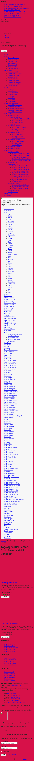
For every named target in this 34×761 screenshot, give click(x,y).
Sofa (5, 525)
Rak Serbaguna (8, 519)
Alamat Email (4, 741)
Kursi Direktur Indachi (18, 134)
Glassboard (7, 331)
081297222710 (15, 695)
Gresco (6, 332)
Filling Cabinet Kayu (10, 324)
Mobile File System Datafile (12, 485)
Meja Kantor (8, 150)
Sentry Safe (11, 284)
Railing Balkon (8, 512)
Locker (6, 87)
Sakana (10, 273)
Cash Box (7, 313)
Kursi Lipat (7, 372)
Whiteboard (7, 195)
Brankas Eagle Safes (14, 68)
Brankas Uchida (12, 66)
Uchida (10, 287)
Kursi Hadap (7, 357)
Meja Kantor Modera (14, 164)
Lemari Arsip (8, 70)
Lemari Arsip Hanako (10, 402)
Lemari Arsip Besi (9, 388)
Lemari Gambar (9, 414)
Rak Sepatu (7, 517)
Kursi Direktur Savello (18, 141)
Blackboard (7, 210)
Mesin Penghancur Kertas (11, 477)
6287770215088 (15, 699)
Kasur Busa (7, 344)
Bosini (10, 216)
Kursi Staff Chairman (18, 131)
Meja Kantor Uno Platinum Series (21, 157)
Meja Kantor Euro (13, 192)
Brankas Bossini (12, 61)
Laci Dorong (8, 381)
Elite (9, 237)
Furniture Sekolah (9, 329)
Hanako (10, 250)
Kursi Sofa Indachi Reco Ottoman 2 (14, 6)
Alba (9, 214)
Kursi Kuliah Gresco (13, 336)
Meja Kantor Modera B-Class (20, 167)
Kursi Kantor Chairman (14, 126)
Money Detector (9, 496)
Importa (10, 259)
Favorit (10, 244)
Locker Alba (11, 96)
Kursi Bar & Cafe (9, 351)
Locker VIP (11, 89)
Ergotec (10, 238)
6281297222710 (15, 697)
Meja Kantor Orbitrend (14, 162)
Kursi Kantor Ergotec (14, 148)
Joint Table (7, 343)
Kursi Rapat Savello (17, 143)
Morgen (10, 268)
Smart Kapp (7, 524)
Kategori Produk (5, 202)
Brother (10, 217)
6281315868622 (15, 700)
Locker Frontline (9, 431)
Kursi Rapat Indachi (17, 136)
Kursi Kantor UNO (13, 124)
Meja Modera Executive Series (20, 178)
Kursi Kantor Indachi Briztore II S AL (14, 13)
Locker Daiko (12, 101)
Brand (6, 212)
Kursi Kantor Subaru (14, 117)
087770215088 (11, 693)
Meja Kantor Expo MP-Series (20, 187)
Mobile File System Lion (15, 112)
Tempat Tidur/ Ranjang (11, 529)
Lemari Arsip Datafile (10, 395)
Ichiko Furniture (12, 254)
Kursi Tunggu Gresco (14, 339)
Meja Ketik (7, 459)
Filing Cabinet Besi (9, 320)
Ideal (9, 257)
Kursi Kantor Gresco (14, 146)
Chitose (6, 315)
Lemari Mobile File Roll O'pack (13, 416)
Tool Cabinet (8, 532)
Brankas (6, 56)
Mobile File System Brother (16, 108)
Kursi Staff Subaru (17, 120)
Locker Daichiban (13, 93)
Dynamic (10, 233)
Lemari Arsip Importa (10, 404)
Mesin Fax (7, 472)
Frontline (10, 245)
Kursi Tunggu (8, 378)
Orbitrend (11, 270)
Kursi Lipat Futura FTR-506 (12, 10)
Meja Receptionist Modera (19, 180)
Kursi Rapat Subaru (17, 122)
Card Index (7, 311)
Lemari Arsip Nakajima (11, 411)
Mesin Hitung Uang (10, 473)
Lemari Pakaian (8, 418)
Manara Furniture (16, 685)
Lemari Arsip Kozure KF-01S (9, 583)
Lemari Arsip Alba (13, 77)
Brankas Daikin (12, 63)
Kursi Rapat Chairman (18, 129)
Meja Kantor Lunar (13, 190)
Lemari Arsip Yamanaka (15, 73)
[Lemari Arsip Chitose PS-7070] (13, 621)
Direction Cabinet (9, 317)
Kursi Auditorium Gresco (15, 334)
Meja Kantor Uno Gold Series (20, 155)
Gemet (10, 249)
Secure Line (11, 282)
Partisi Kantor (8, 506)
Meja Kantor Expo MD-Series (20, 185)
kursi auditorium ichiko (10, 350)
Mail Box (7, 442)
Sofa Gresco (11, 341)
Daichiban (11, 223)
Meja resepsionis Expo (11, 468)
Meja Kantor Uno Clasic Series (20, 153)
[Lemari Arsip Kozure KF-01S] (13, 581)
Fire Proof (7, 325)
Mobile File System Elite (15, 110)
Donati (10, 230)
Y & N (9, 292)
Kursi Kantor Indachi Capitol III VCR (14, 4)
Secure (10, 280)
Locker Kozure (12, 91)
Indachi (10, 261)
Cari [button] (20, 200)
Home (6, 54)
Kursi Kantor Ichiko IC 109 (11, 15)
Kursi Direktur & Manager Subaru (21, 119)
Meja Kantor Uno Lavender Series (21, 160)
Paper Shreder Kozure (10, 505)
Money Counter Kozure (11, 494)
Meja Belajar (8, 444)
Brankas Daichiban (13, 58)
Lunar (9, 266)
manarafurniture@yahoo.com (16, 702)
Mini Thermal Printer (10, 480)
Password (4, 746)
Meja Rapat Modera (17, 181)
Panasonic (11, 271)
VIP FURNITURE (9, 534)
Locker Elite (11, 99)
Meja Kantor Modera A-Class (20, 166)
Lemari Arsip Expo (9, 398)
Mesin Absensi (8, 470)
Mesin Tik (7, 478)
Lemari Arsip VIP (13, 72)
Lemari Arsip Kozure (14, 75)
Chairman (11, 221)
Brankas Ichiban (12, 59)
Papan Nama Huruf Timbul (12, 501)
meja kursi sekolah (9, 463)
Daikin (10, 224)
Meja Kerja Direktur (10, 458)
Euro (9, 240)
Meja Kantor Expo (13, 183)
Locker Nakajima (9, 438)
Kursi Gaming (8, 355)
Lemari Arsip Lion (13, 79)
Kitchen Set (7, 348)
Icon (9, 256)
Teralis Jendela (8, 531)
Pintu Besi (7, 508)
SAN (9, 275)
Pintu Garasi (7, 510)
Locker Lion (11, 98)
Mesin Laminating (9, 475)
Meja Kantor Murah (10, 452)
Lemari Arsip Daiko (13, 80)
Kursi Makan (8, 374)
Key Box (6, 346)
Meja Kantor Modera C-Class (20, 169)
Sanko (10, 277)
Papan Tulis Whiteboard (11, 503)
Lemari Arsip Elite (13, 86)
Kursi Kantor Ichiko (13, 115)
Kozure (10, 263)
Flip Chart (7, 327)
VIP (9, 291)
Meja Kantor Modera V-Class (20, 176)
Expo (9, 242)
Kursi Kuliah (7, 371)
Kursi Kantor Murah (10, 365)
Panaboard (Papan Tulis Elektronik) (14, 499)
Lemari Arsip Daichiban (14, 82)
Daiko (9, 226)
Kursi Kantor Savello (14, 140)
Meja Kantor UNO (13, 152)
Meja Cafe (7, 445)
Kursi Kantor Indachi (14, 133)
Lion (9, 264)
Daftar (24, 759)
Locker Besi (7, 423)
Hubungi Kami (5, 596)
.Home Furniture (9, 209)
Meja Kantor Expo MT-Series (20, 188)
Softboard (7, 527)
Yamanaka (7, 538)
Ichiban (10, 252)
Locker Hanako (8, 433)
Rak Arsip (7, 513)
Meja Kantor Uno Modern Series (21, 159)
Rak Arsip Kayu (8, 515)
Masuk (3, 754)
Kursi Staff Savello (17, 145)
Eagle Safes (11, 235)
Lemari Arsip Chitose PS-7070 (9, 623)
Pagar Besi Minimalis (10, 498)
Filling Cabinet (8, 193)
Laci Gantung (8, 383)
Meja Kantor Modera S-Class (20, 174)
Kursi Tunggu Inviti (9, 379)
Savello (10, 278)
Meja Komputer (9, 461)
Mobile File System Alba (15, 105)
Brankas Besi (8, 296)
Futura (10, 247)
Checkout (3, 51)
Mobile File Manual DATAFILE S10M (14, 11)
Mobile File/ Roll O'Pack (11, 492)
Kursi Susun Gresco (13, 337)
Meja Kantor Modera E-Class (20, 171)
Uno (9, 289)
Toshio (10, 285)
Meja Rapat (7, 466)
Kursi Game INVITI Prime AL (12, 17)
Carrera (10, 219)
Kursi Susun (7, 376)
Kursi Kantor (8, 113)
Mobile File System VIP (14, 106)
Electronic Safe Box (10, 318)
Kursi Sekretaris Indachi (18, 138)
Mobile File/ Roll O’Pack (11, 103)
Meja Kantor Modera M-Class (20, 173)
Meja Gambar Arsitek (10, 447)
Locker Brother (12, 94)
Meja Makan (8, 465)
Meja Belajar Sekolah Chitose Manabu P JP (17, 8)
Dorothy (10, 231)
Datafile (10, 228)
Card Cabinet (8, 310)
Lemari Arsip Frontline (10, 400)
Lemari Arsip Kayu (9, 405)
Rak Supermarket (9, 520)
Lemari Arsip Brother (14, 84)
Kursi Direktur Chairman (19, 127)
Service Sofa (8, 522)
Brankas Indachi (12, 65)
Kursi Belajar (8, 353)
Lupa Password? (12, 755)
